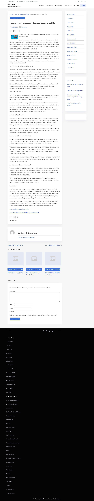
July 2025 (70, 18)
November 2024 (72, 51)
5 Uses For (70, 80)
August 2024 (71, 63)
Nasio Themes (44, 499)
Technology (9, 481)
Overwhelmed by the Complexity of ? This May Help (74, 97)
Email (12, 308)
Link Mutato (11, 4)
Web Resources (10, 493)
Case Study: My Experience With (19, 209)
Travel (8, 485)
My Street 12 (12, 1)
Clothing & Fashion (11, 415)
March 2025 (70, 35)
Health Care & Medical (12, 439)
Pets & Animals (10, 462)
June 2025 (70, 22)
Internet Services (10, 446)
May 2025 (70, 26)
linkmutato (24, 27)
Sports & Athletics (10, 477)
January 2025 (71, 43)
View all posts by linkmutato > (26, 237)
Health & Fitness (10, 435)
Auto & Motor (9, 408)
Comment (13, 291)
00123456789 (21, 1)
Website (12, 311)
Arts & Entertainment (11, 404)
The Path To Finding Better (15, 272)
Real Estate (9, 466)
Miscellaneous (10, 454)
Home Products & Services (13, 443)
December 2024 (72, 47)
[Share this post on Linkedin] (18, 31)
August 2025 (71, 14)
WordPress (58, 499)
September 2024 (72, 59)
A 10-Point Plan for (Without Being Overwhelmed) (24, 212)
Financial (8, 423)
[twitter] (81, 1)
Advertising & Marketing (12, 400)
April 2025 (70, 30)
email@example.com (33, 1)
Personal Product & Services (21, 14)
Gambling (8, 431)
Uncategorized (10, 489)
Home (11, 14)
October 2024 (71, 55)
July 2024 (70, 67)
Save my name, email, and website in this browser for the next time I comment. (34, 315)
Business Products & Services (14, 412)
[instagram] (78, 1)
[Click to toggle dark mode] (78, 5)
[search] (74, 6)
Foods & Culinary (10, 427)
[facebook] (75, 1)
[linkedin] (85, 1)
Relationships (9, 470)
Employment (9, 419)
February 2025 (71, 39)
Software (8, 473)
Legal (7, 450)
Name (12, 304)
